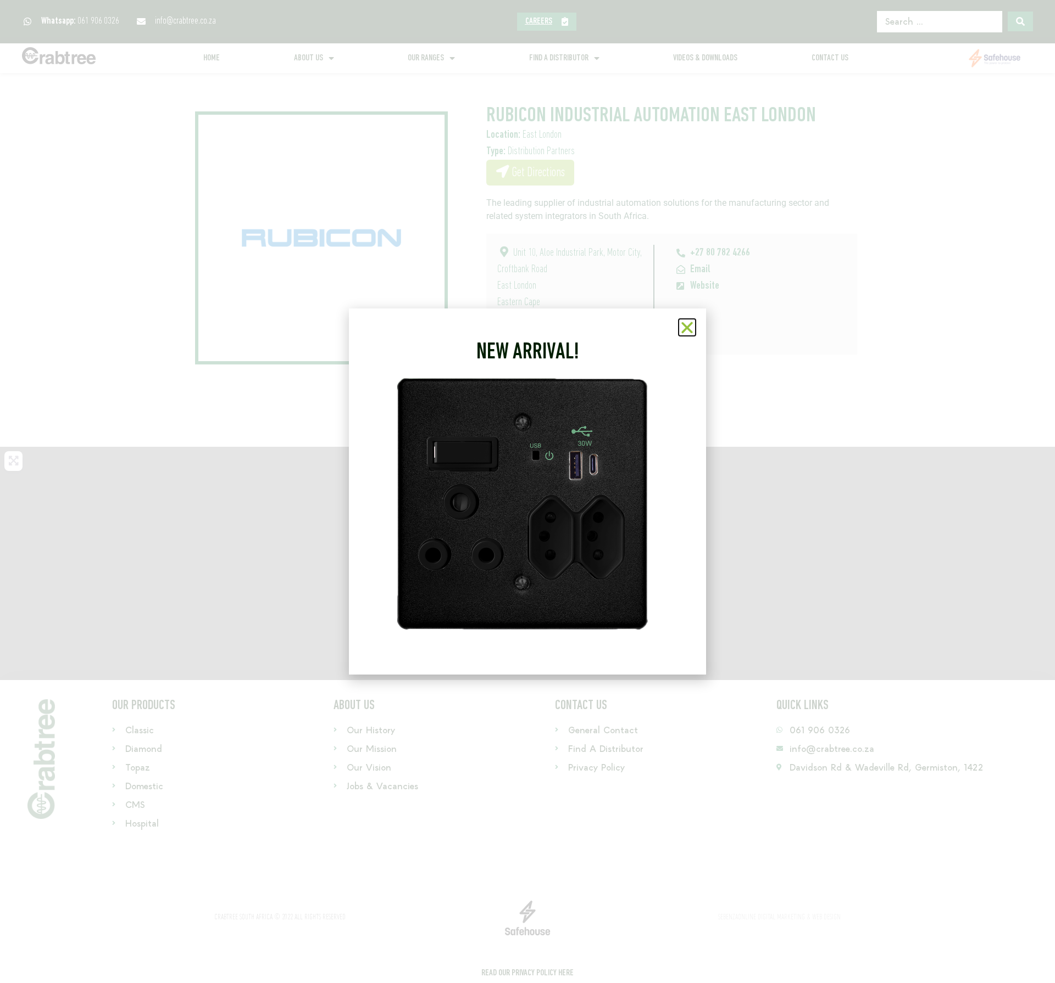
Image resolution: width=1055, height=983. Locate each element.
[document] (527, 491)
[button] (687, 327)
